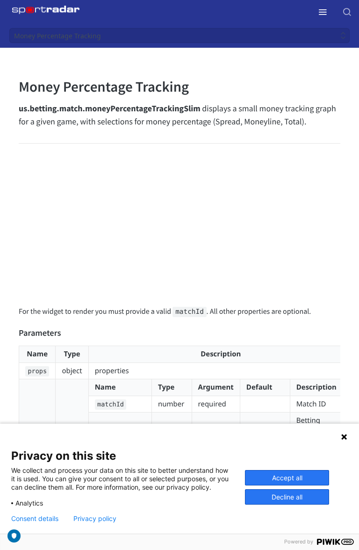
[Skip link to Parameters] (12, 333)
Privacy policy (94, 518)
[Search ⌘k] (346, 11)
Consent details (34, 518)
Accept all (287, 478)
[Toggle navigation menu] (322, 11)
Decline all (287, 497)
